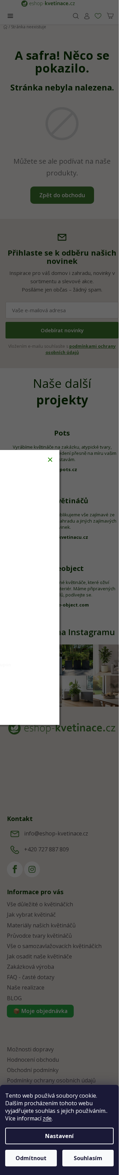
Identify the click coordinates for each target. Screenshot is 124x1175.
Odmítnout (31, 1158)
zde (47, 1118)
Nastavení (59, 1136)
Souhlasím (88, 1158)
